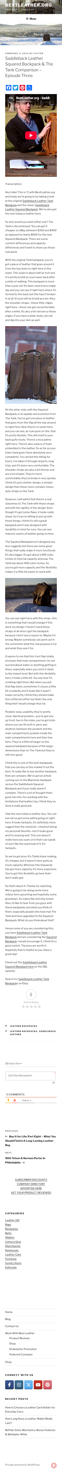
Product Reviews (19, 1338)
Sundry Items (13, 1263)
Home (9, 1312)
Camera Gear (13, 1241)
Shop (12, 1343)
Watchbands (12, 1246)
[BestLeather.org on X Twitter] (28, 1384)
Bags (8, 1224)
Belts (8, 1233)
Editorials (11, 1267)
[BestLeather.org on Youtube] (38, 1384)
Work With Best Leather (20, 1333)
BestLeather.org (28, 5)
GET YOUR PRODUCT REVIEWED (31, 1192)
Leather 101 (12, 1220)
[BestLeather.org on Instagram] (19, 1384)
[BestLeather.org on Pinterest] (47, 1384)
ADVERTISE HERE (31, 1188)
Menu (33, 18)
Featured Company (21, 1354)
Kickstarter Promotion (23, 1349)
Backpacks (11, 1228)
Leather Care (13, 1254)
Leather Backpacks (24, 1026)
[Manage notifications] (54, 1465)
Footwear (11, 1258)
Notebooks (12, 1250)
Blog (8, 1319)
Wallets (9, 1237)
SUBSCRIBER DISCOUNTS (31, 1179)
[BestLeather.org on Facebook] (9, 1384)
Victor (38, 53)
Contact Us (12, 1326)
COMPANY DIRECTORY (31, 1184)
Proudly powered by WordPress (22, 1464)
